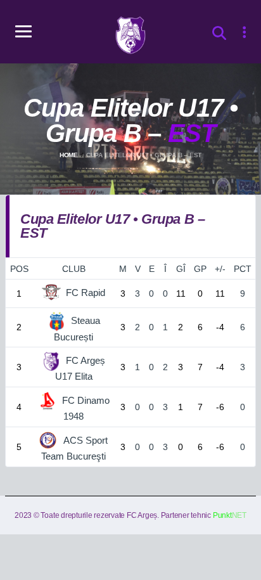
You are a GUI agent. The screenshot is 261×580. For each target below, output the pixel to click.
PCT (242, 269)
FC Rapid (85, 292)
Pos (19, 269)
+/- (220, 269)
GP (200, 269)
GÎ (181, 269)
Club (74, 269)
